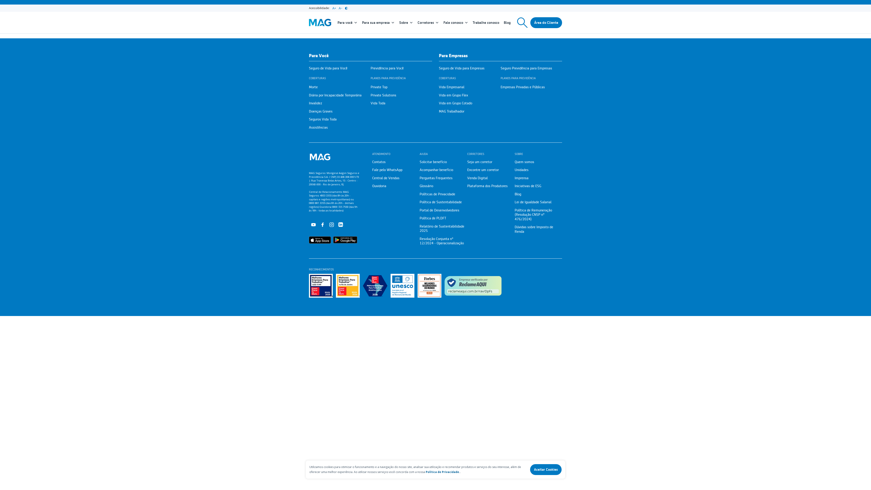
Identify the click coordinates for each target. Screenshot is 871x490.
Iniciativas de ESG (528, 186)
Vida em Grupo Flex (453, 95)
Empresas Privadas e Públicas (523, 87)
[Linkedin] (340, 224)
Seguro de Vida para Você (328, 68)
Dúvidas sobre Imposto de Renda (534, 229)
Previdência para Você (387, 68)
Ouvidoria (379, 186)
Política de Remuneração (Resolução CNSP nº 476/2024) (533, 214)
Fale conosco (453, 23)
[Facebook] (322, 224)
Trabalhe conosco (486, 23)
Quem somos (524, 162)
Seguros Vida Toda (323, 119)
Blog (507, 23)
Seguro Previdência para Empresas (526, 68)
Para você (345, 23)
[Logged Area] (546, 22)
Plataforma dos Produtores (487, 186)
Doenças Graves (321, 111)
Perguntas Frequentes (436, 178)
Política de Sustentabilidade (441, 202)
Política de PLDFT (433, 218)
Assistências (318, 127)
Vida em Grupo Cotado (455, 103)
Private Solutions (383, 95)
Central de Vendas (385, 178)
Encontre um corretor (483, 170)
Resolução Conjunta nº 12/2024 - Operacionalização (442, 241)
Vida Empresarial (451, 87)
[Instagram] (331, 224)
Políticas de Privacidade (437, 194)
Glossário (426, 186)
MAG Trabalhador (451, 111)
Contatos (379, 162)
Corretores (426, 23)
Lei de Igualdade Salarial (533, 202)
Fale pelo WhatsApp (387, 170)
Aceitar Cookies (546, 470)
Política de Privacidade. (443, 472)
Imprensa (521, 178)
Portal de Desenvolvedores (439, 210)
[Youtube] (313, 224)
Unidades (521, 170)
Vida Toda (378, 103)
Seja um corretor (479, 162)
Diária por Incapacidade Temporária (335, 95)
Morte (313, 87)
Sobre (403, 23)
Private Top (379, 87)
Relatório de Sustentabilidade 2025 (442, 228)
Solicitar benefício (433, 162)
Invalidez (315, 103)
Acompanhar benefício (436, 170)
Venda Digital (477, 178)
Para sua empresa (376, 23)
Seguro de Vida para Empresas (461, 68)
